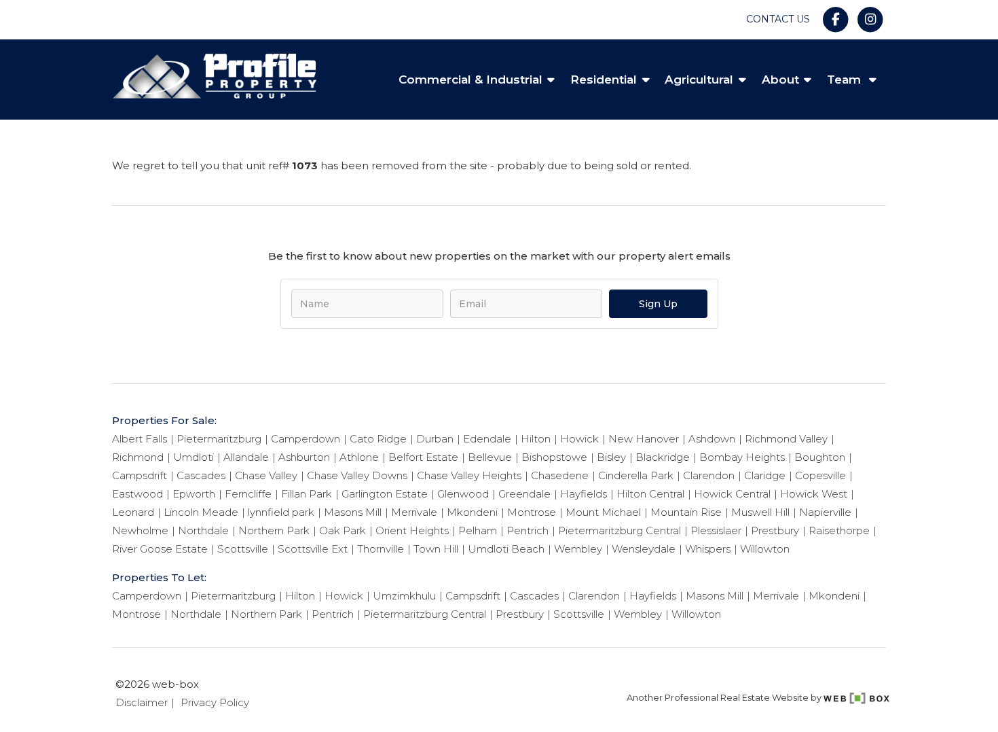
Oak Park (342, 530)
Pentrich (527, 530)
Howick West (813, 493)
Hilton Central (650, 493)
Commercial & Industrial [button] (470, 79)
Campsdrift (139, 475)
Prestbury (775, 530)
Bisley (611, 457)
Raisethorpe (839, 530)
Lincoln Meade (201, 512)
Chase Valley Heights (469, 475)
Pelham (477, 530)
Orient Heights (412, 530)
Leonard (133, 512)
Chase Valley (266, 475)
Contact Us (778, 19)
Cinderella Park (635, 475)
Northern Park (274, 530)
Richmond (138, 457)
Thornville (380, 548)
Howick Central (732, 493)
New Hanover (643, 438)
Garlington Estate (384, 493)
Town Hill (435, 548)
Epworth (193, 493)
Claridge (765, 475)
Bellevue (490, 457)
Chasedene (560, 475)
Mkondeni (472, 512)
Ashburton (304, 457)
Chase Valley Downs (357, 475)
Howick (579, 438)
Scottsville (242, 548)
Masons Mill (353, 512)
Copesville (820, 475)
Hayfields (583, 493)
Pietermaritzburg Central (619, 530)
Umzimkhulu (404, 595)
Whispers (708, 548)
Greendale (524, 493)
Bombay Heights (742, 457)
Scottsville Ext (313, 548)
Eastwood (137, 493)
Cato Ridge (378, 438)
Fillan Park (306, 493)
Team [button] (845, 79)
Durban (435, 438)
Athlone (359, 457)
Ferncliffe (248, 493)
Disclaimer (141, 702)
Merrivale (414, 512)
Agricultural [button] (699, 79)
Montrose (531, 512)
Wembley (578, 548)
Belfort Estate (423, 457)
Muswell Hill (760, 512)
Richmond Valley (786, 438)
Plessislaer (715, 530)
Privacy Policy (215, 702)
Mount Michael (603, 512)
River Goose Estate (160, 548)
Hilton (536, 438)
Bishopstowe (554, 457)
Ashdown (711, 438)
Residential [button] (603, 79)
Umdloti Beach (506, 548)
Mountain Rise (686, 512)
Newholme (140, 530)
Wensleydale (644, 548)
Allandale (246, 457)
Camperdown (305, 438)
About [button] (780, 79)
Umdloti (193, 457)
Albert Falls (139, 438)
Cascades (201, 475)
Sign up (658, 304)
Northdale (203, 530)
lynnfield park (281, 512)
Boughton (819, 457)
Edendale (487, 438)
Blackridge (662, 457)
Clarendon (709, 475)
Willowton (765, 548)
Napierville (825, 512)
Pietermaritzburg (219, 438)
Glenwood (463, 493)
